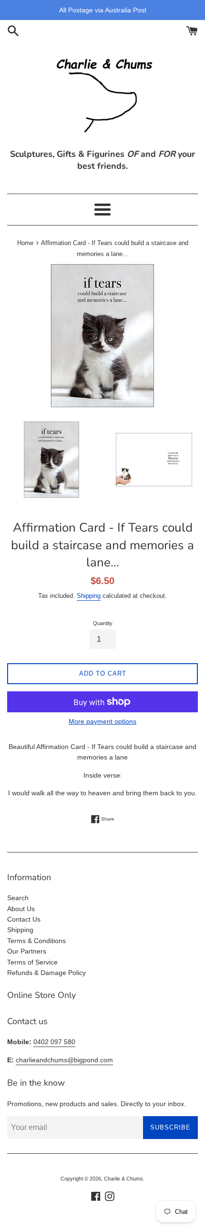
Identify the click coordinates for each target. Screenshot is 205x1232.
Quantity (103, 623)
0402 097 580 (54, 1042)
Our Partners (26, 951)
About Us (21, 909)
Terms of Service (32, 962)
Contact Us (24, 919)
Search (18, 898)
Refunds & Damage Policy (46, 972)
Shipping (89, 595)
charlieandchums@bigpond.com (64, 1060)
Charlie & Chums (123, 1178)
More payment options (102, 721)
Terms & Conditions (36, 941)
